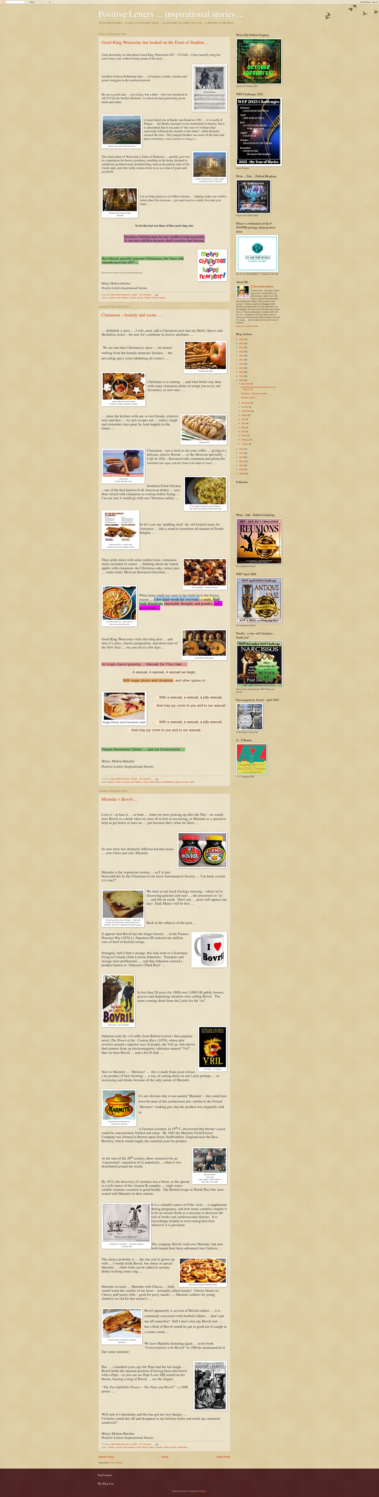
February (245, 440)
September (246, 411)
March (244, 435)
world (192, 782)
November (246, 403)
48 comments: (145, 779)
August (244, 415)
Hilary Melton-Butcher (264, 287)
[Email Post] (156, 295)
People (147, 298)
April (243, 431)
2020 (241, 364)
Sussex (185, 782)
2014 (241, 453)
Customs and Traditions (118, 298)
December (246, 384)
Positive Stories (158, 298)
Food (146, 782)
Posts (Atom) (116, 1463)
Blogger (203, 1491)
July (243, 419)
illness (152, 1447)
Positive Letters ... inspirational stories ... (171, 14)
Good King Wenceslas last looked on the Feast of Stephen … (156, 42)
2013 (241, 457)
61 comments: (145, 1444)
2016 (241, 380)
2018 (241, 372)
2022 (241, 356)
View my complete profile (247, 326)
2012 (241, 461)
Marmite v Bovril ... (119, 799)
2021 (241, 360)
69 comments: (145, 295)
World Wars (183, 1447)
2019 (241, 368)
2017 (241, 376)
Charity (118, 782)
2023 (241, 352)
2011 (241, 465)
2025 (241, 343)
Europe (133, 298)
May (243, 427)
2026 (241, 339)
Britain (111, 782)
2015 (241, 449)
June (243, 423)
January (245, 444)
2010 (241, 469)
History (140, 298)
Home (164, 1456)
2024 (241, 347)
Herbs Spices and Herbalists (161, 782)
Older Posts (223, 1456)
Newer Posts (106, 1456)
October (245, 407)
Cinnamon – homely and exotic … (132, 315)
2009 (241, 474)
